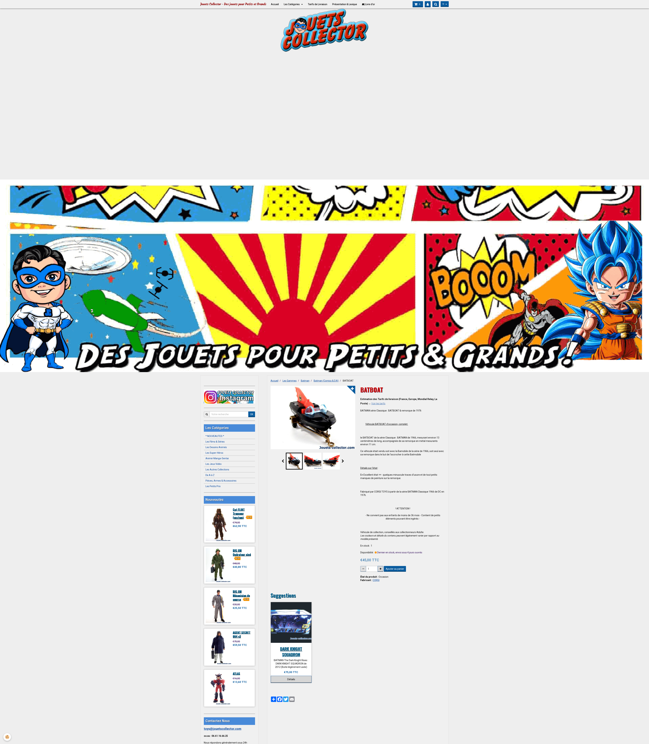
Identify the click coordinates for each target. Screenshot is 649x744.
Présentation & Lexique (344, 4)
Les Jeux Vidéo (214, 464)
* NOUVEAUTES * (215, 436)
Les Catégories (292, 4)
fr (443, 4)
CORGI (376, 580)
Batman (305, 380)
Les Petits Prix (213, 486)
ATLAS (236, 673)
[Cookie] (7, 737)
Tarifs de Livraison (317, 4)
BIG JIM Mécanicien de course (241, 595)
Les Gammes (290, 380)
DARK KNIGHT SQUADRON (291, 651)
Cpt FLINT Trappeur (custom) (239, 513)
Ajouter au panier (395, 569)
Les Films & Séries (215, 441)
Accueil (275, 4)
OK (251, 414)
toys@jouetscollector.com (222, 728)
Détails (291, 679)
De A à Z (210, 475)
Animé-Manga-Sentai (217, 458)
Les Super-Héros (214, 452)
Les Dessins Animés (216, 447)
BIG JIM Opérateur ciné (242, 552)
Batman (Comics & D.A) (326, 380)
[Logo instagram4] (229, 396)
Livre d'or (370, 4)
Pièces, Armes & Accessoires (221, 480)
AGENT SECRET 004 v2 (241, 634)
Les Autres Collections (217, 469)
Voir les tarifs (378, 403)
